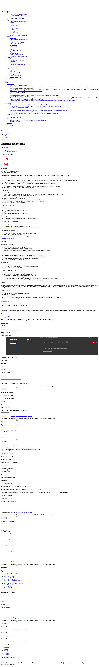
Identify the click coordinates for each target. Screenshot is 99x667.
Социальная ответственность (17, 64)
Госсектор (12, 22)
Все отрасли (13, 38)
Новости (29, 339)
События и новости (9, 135)
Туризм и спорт (14, 32)
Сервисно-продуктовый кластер (18, 14)
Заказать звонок (5, 140)
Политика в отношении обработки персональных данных (55, 348)
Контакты (9, 78)
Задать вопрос (13, 348)
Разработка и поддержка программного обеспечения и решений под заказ (48, 89)
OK (1, 665)
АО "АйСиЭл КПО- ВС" (10, 573)
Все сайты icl (13, 349)
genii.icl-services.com (9, 657)
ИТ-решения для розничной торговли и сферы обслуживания (26, 91)
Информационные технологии (18, 42)
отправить (3, 518)
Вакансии (12, 71)
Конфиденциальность (47, 351)
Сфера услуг (13, 26)
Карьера (9, 68)
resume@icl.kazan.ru (6, 335)
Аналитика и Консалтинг (10, 151)
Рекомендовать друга (15, 77)
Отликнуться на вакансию (8, 238)
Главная (6, 147)
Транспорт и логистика (16, 31)
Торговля (12, 29)
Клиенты (12, 61)
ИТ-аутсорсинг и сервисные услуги (19, 89)
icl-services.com (8, 647)
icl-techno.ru (7, 652)
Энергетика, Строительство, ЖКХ (19, 35)
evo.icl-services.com (9, 656)
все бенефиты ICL (5, 317)
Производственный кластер (17, 15)
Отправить (3, 389)
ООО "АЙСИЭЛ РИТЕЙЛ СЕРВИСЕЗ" (14, 583)
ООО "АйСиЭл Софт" (10, 575)
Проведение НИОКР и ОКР (70, 100)
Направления (10, 13)
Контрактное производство (52, 95)
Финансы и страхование (16, 33)
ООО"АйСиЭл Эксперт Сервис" (12, 584)
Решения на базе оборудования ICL (35, 95)
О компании (13, 59)
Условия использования (48, 349)
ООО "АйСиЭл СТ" (9, 576)
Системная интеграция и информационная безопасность (83, 89)
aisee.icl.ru (6, 654)
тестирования (25, 447)
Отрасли (9, 20)
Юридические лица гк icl (17, 353)
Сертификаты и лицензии (17, 60)
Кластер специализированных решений (20, 17)
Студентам (13, 74)
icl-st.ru (5, 658)
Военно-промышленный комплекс (19, 21)
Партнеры (12, 65)
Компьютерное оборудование (17, 95)
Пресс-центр (13, 67)
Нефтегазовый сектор (15, 24)
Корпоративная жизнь (16, 75)
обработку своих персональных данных (21, 383)
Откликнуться (4, 323)
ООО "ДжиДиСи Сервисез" (11, 578)
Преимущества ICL (15, 72)
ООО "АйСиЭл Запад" (10, 582)
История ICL (13, 63)
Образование (13, 45)
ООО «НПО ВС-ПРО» (10, 589)
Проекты (9, 36)
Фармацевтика (14, 53)
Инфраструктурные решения (54, 100)
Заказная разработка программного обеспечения (22, 100)
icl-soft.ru (6, 649)
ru (1, 130)
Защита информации (41, 100)
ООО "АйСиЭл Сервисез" (11, 579)
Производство (13, 25)
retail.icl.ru (6, 653)
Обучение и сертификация (17, 18)
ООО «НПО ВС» (8, 587)
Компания (9, 57)
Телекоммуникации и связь (17, 28)
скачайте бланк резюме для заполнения (11, 329)
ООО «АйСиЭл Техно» (10, 586)
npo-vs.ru (6, 650)
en (2, 130)
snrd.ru (5, 660)
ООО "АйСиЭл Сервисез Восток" (13, 580)
